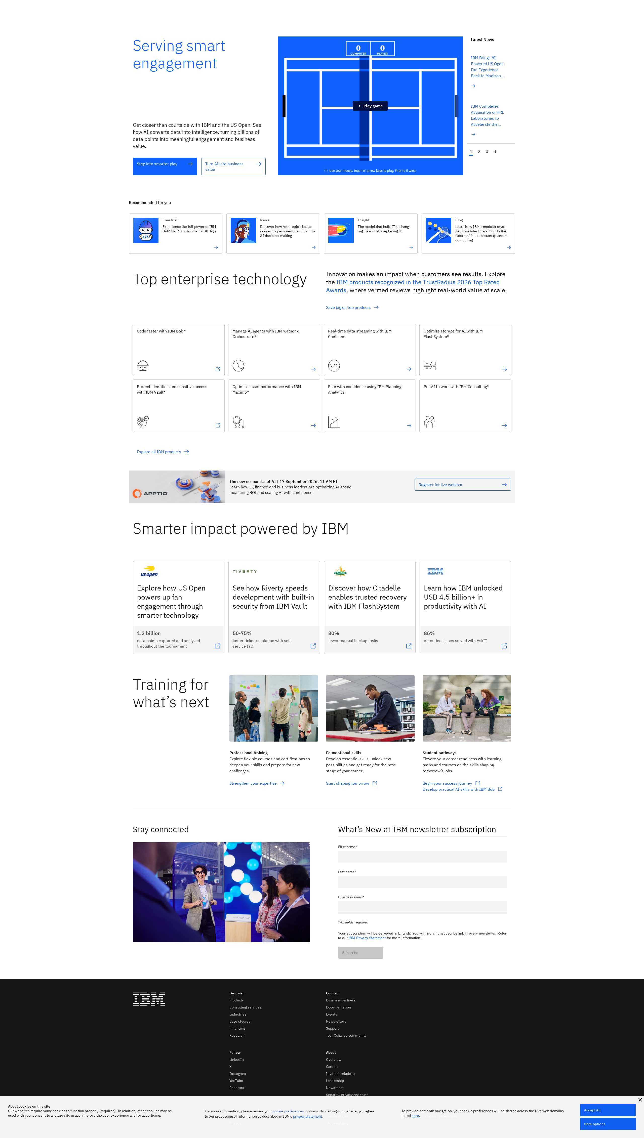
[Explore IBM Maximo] (313, 425)
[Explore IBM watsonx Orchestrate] (313, 369)
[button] (640, 1100)
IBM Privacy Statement (367, 938)
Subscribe (350, 953)
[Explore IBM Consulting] (504, 425)
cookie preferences (288, 1111)
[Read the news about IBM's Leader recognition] (483, 247)
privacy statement (307, 1116)
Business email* (351, 897)
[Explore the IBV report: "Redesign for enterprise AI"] (288, 247)
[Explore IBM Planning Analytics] (409, 425)
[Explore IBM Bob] (217, 369)
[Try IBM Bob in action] (190, 247)
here (415, 1115)
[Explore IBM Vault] (217, 425)
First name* (347, 847)
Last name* (347, 872)
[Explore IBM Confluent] (409, 369)
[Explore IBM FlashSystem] (504, 369)
